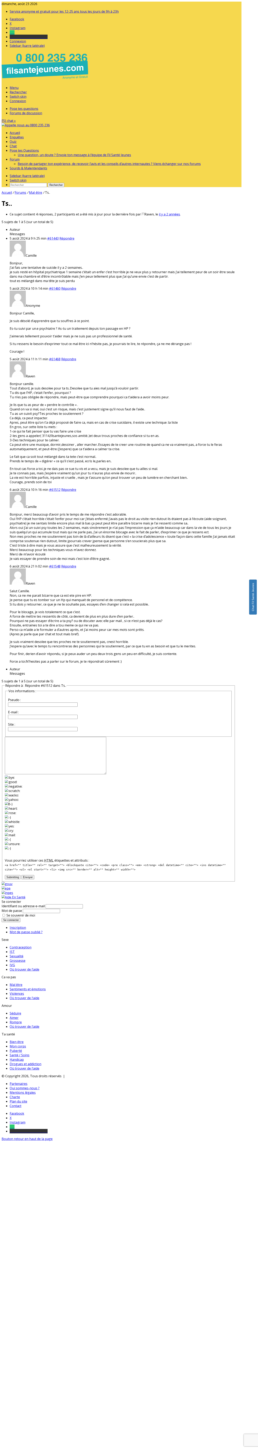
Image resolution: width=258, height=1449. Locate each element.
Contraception (20, 947)
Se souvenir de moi (20, 915)
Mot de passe (12, 910)
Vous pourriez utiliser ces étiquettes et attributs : (47, 860)
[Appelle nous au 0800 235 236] (45, 80)
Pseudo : (14, 700)
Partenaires (18, 1083)
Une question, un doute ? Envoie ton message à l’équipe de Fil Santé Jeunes (74, 155)
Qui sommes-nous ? (25, 1088)
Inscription (18, 927)
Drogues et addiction (25, 1064)
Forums (20, 192)
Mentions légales (23, 1092)
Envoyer (28, 877)
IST (12, 952)
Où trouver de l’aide (24, 969)
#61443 (53, 238)
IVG (12, 965)
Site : (11, 724)
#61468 (54, 359)
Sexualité (16, 956)
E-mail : (13, 712)
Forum (15, 159)
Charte (15, 1097)
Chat (13, 146)
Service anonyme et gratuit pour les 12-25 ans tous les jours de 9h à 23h (64, 11)
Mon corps (18, 1046)
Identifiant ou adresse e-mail (23, 906)
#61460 (54, 288)
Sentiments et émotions (28, 989)
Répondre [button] (66, 238)
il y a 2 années (169, 214)
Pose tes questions (24, 108)
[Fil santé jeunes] (26, 125)
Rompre (16, 1022)
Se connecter (11, 920)
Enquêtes (17, 137)
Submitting (12, 877)
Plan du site (18, 1101)
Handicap (17, 1059)
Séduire (15, 1013)
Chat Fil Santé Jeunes (253, 597)
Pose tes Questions (24, 150)
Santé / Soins (19, 1055)
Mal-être (35, 192)
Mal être (16, 984)
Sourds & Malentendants (28, 168)
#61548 (54, 566)
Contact (15, 1106)
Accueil (15, 133)
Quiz (13, 141)
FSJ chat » (9, 120)
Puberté (16, 1050)
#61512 (54, 489)
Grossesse (17, 960)
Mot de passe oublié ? (26, 932)
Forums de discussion (26, 113)
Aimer (14, 1017)
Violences (17, 993)
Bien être (17, 1042)
